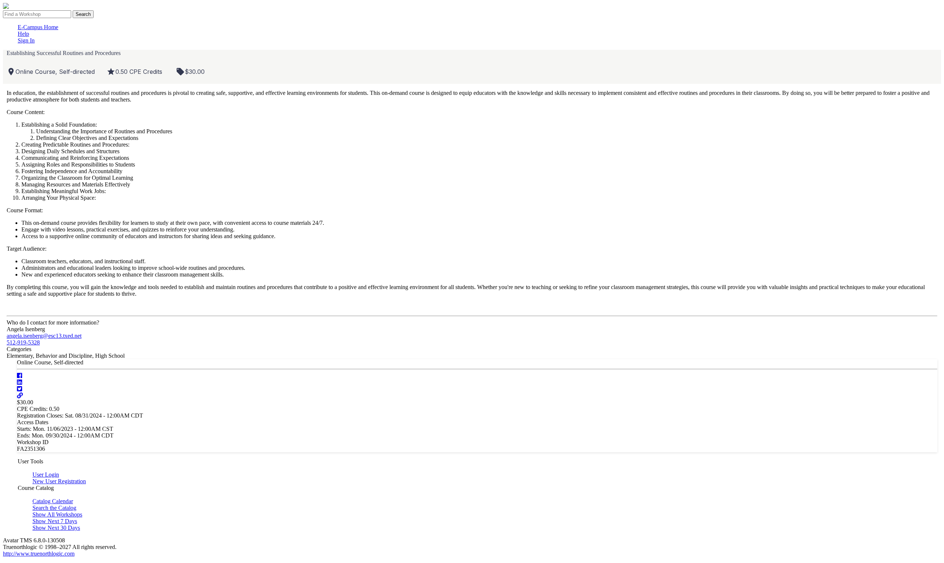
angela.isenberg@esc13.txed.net (44, 336)
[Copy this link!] (20, 395)
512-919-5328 (23, 342)
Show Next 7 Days (54, 521)
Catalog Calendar (52, 501)
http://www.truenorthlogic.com (38, 553)
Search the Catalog (54, 508)
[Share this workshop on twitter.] (19, 389)
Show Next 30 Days (56, 528)
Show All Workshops (57, 514)
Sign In (26, 40)
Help (23, 34)
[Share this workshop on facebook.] (19, 376)
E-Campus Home (38, 27)
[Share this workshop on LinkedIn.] (19, 382)
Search (83, 14)
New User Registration (59, 481)
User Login (45, 474)
